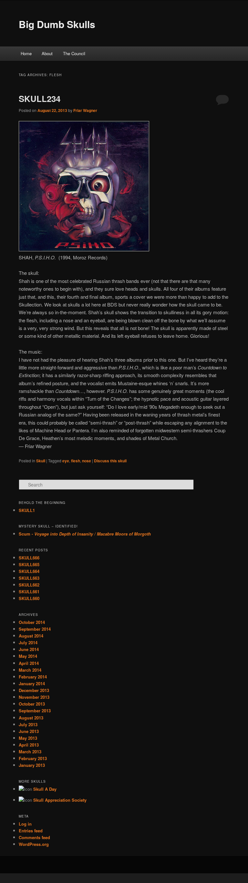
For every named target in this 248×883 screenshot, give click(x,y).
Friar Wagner (85, 110)
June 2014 (29, 649)
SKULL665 (29, 564)
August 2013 (31, 718)
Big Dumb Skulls (57, 24)
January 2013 (32, 765)
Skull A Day (45, 789)
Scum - (85, 534)
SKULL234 (39, 99)
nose (86, 461)
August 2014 (31, 636)
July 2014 (28, 642)
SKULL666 (29, 558)
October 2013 (32, 704)
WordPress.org (34, 844)
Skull (40, 461)
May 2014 (28, 656)
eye (65, 461)
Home (26, 53)
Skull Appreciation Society (60, 800)
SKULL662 (29, 585)
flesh (75, 461)
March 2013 (30, 751)
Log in (25, 824)
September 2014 (35, 629)
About (47, 53)
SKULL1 (27, 510)
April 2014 (29, 663)
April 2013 (29, 745)
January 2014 (32, 683)
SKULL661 (29, 591)
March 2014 (30, 670)
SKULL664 (29, 571)
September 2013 (35, 710)
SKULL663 (29, 578)
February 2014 (33, 677)
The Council (74, 53)
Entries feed (31, 831)
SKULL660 (29, 598)
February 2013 (33, 758)
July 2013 (28, 724)
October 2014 (32, 622)
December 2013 (34, 690)
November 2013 (34, 697)
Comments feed (34, 837)
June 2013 (29, 731)
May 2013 (28, 738)
